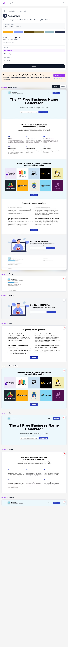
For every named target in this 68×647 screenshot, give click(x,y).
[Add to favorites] (64, 278)
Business (11, 42)
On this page (8, 57)
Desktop (55, 86)
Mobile (63, 86)
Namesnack (22, 11)
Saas (5, 42)
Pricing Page (8, 53)
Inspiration (12, 11)
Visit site (34, 66)
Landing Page (8, 50)
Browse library (59, 75)
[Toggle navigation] (63, 2)
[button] (34, 284)
